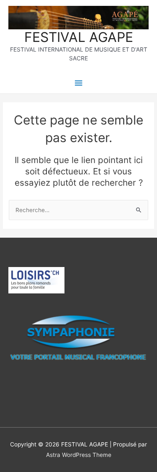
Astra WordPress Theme (78, 454)
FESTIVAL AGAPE (78, 37)
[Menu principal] (78, 83)
